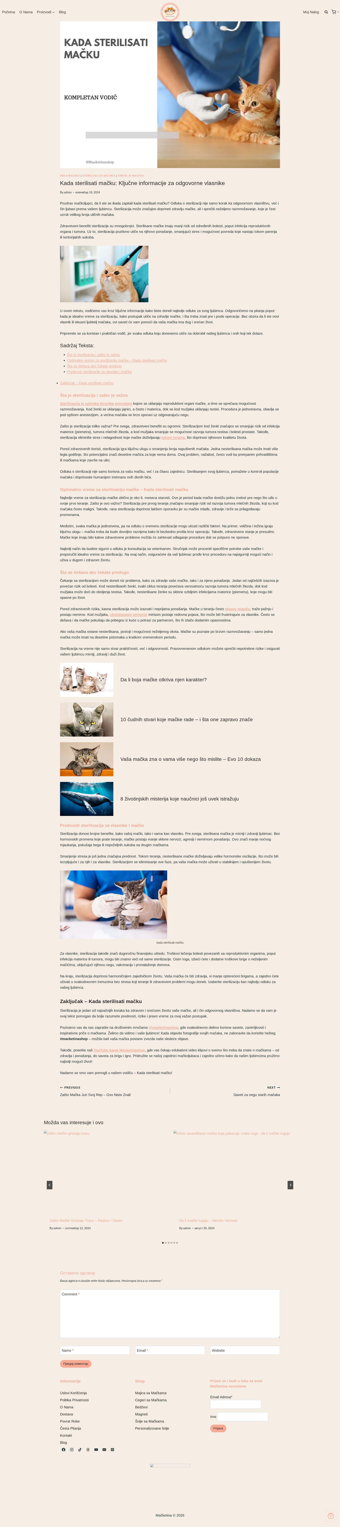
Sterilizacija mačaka (99, 175)
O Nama (26, 12)
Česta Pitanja (70, 1428)
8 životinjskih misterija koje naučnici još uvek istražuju (179, 799)
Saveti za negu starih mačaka (256, 1091)
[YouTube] (96, 1449)
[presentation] (105, 1171)
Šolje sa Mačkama (149, 1421)
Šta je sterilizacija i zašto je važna (93, 355)
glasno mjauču (237, 609)
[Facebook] (63, 1449)
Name (68, 1350)
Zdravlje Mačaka (131, 175)
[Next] (290, 1185)
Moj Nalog (311, 12)
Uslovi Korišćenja (73, 1393)
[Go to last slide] (49, 1185)
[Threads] (88, 1449)
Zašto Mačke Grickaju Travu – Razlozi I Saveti (86, 1220)
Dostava (66, 1414)
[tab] (163, 1243)
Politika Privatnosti (74, 1400)
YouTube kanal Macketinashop (119, 1050)
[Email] (104, 1449)
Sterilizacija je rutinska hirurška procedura (96, 403)
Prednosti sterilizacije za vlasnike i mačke (99, 372)
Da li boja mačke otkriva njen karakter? (163, 679)
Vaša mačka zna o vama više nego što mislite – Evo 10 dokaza (190, 759)
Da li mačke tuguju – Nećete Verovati (208, 1220)
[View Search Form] (326, 12)
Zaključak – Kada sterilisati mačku (86, 383)
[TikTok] (79, 1449)
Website (218, 1350)
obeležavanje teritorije (128, 615)
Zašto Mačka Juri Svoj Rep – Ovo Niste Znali (95, 1091)
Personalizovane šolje (152, 1428)
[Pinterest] (112, 1449)
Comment (71, 1294)
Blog (62, 12)
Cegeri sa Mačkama (151, 1400)
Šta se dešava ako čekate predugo (94, 366)
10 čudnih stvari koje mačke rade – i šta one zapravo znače (186, 719)
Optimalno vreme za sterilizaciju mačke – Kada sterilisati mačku (117, 360)
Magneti (141, 1414)
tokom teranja (173, 437)
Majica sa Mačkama (150, 1393)
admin (68, 192)
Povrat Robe (70, 1421)
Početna (8, 12)
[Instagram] (71, 1449)
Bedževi (141, 1407)
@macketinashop (163, 1027)
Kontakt (66, 1435)
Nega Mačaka (70, 175)
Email (142, 1350)
